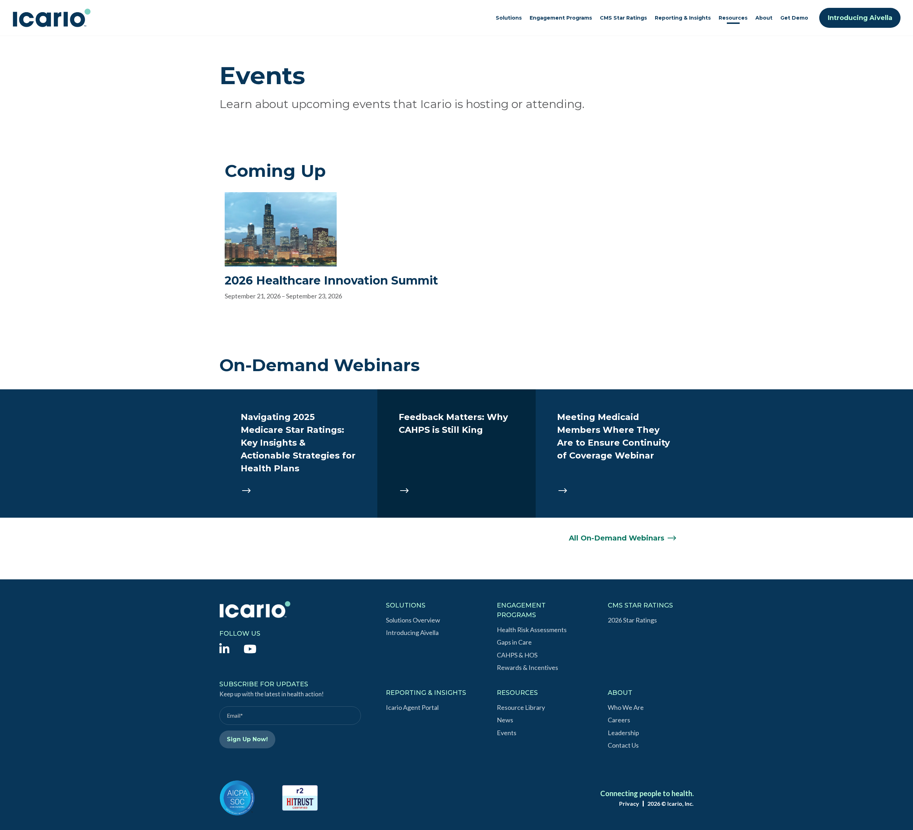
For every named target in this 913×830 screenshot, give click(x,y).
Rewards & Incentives (527, 667)
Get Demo (794, 18)
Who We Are (626, 707)
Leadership (623, 733)
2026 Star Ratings (632, 620)
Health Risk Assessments (532, 630)
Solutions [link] (509, 18)
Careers (619, 720)
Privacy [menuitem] (629, 803)
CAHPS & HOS (517, 655)
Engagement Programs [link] (561, 18)
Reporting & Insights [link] (683, 18)
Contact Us (623, 745)
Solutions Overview (413, 620)
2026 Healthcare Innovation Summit (331, 280)
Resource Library (521, 707)
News (505, 720)
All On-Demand (616, 538)
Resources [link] (733, 18)
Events (506, 733)
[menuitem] (224, 648)
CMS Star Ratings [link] (623, 18)
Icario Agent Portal (412, 707)
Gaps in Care (514, 642)
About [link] (763, 18)
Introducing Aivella (860, 18)
